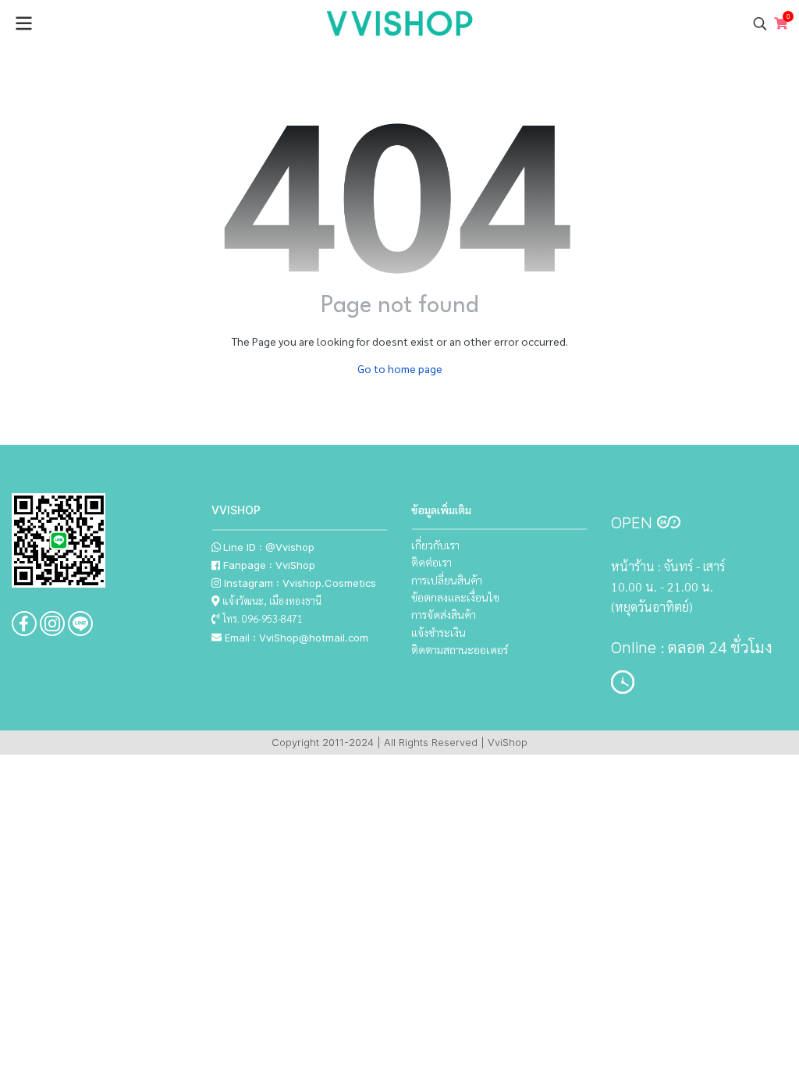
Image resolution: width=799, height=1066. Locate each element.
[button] (760, 23)
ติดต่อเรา (431, 562)
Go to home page (399, 368)
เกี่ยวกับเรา (435, 545)
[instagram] (52, 623)
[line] (80, 623)
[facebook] (24, 623)
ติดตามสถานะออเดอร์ (459, 649)
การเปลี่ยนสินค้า (446, 580)
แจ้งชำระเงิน (438, 632)
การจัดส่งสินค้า (443, 614)
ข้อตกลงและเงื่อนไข (455, 597)
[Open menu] (23, 23)
